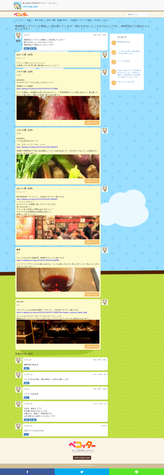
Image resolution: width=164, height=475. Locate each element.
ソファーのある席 (123, 61)
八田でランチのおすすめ (126, 82)
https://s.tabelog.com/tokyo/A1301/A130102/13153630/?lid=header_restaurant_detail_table (52, 312)
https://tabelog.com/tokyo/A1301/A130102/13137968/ (37, 88)
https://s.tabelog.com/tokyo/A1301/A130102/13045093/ (38, 260)
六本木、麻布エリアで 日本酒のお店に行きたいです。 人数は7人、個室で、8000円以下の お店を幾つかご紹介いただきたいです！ (129, 73)
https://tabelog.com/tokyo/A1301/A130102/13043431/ (37, 199)
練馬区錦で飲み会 (123, 42)
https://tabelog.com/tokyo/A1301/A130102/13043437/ (37, 147)
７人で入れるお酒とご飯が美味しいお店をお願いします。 (129, 52)
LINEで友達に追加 (30, 6)
